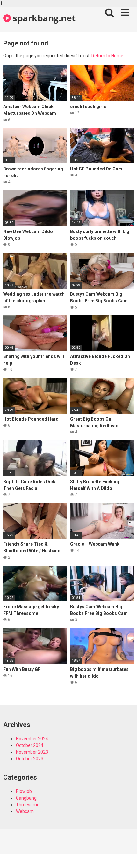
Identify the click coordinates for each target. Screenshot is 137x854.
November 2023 (32, 751)
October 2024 (29, 745)
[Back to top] (125, 842)
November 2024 (32, 738)
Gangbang (26, 798)
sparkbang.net (43, 18)
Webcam (25, 811)
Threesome (28, 804)
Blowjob (24, 791)
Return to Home (107, 55)
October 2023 (29, 758)
